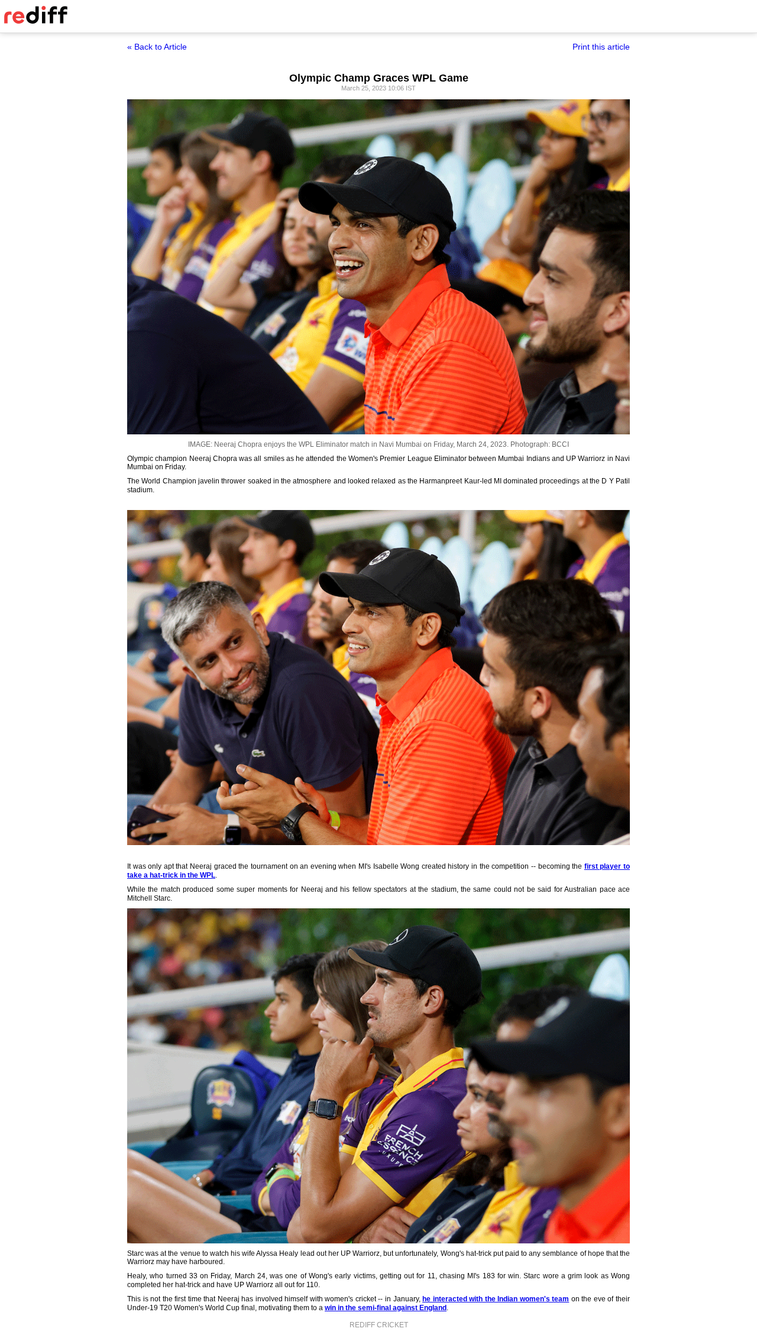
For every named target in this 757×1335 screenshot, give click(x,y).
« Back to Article (157, 46)
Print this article (601, 46)
